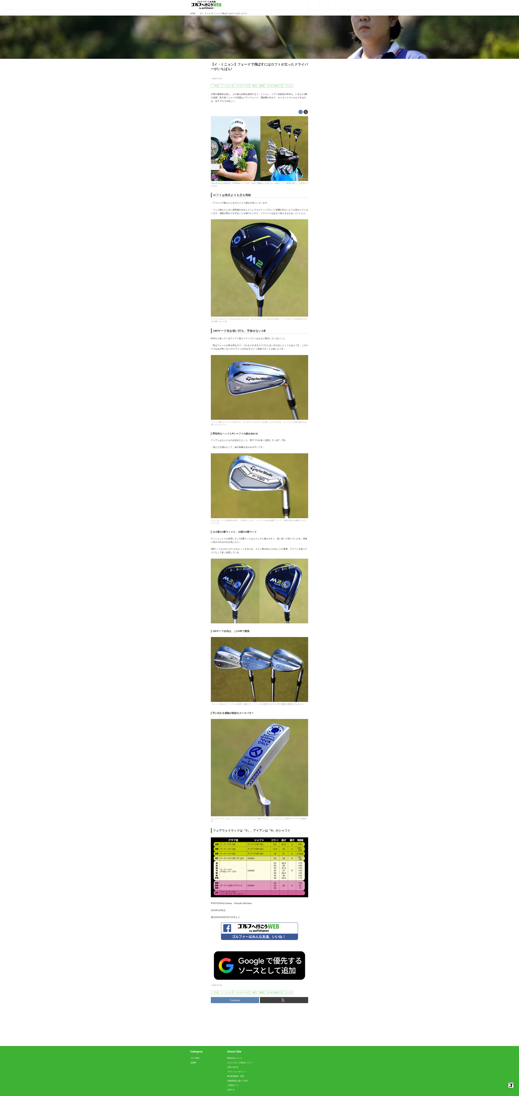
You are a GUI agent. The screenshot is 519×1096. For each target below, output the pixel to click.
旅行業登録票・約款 (235, 1076)
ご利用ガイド (232, 1085)
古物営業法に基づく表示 (237, 1081)
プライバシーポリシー (236, 1072)
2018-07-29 (217, 78)
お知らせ (231, 1090)
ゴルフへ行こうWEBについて (239, 1063)
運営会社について (234, 1058)
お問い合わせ (232, 1067)
